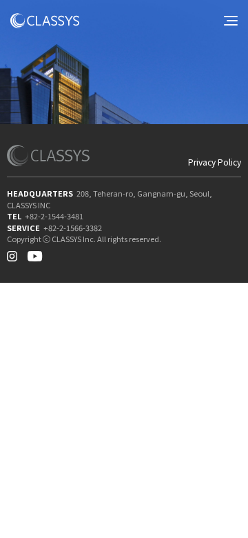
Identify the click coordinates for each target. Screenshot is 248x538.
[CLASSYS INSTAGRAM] (12, 253)
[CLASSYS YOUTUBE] (35, 253)
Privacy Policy (214, 162)
